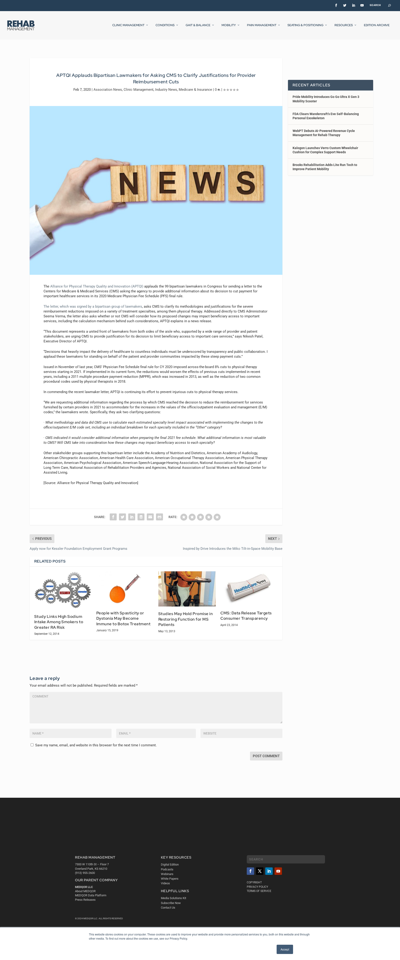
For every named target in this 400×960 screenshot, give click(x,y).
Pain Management (261, 25)
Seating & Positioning (305, 25)
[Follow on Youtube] (278, 871)
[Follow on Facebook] (250, 871)
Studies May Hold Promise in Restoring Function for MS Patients (185, 619)
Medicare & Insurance (195, 90)
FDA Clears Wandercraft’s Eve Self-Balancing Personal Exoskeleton (326, 116)
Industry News (166, 90)
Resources (343, 25)
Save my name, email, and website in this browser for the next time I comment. (96, 745)
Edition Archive (377, 25)
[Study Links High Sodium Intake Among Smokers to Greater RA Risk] (63, 590)
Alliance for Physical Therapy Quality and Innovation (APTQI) (96, 286)
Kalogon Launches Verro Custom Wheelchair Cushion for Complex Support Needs (325, 150)
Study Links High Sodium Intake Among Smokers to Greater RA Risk (58, 622)
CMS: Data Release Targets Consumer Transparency (246, 615)
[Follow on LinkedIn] (269, 871)
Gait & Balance (198, 25)
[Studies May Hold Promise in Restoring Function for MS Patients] (187, 589)
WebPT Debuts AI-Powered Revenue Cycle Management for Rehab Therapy (324, 133)
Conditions (165, 25)
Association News (108, 90)
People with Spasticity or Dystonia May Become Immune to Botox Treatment (123, 618)
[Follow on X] (259, 871)
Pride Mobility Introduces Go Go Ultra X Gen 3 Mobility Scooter (326, 99)
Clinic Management (128, 25)
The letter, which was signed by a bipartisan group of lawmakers (93, 306)
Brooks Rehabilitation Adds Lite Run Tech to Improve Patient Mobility (325, 167)
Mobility (229, 25)
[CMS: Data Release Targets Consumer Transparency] (249, 588)
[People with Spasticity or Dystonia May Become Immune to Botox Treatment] (125, 588)
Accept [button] (285, 949)
